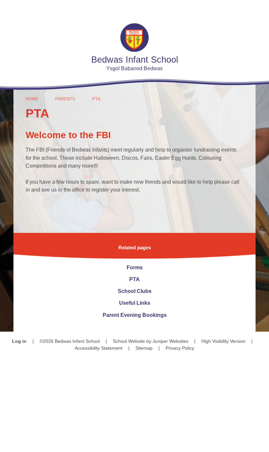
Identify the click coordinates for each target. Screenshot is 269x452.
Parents (65, 98)
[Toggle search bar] (241, 9)
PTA (96, 98)
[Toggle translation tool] (223, 9)
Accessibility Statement (98, 348)
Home (32, 98)
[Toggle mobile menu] (260, 9)
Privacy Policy (180, 348)
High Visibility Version (223, 341)
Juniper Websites (170, 341)
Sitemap (144, 348)
